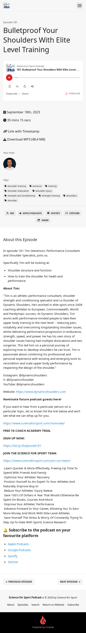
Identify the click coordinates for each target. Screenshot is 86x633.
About (10, 604)
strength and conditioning (21, 195)
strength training (50, 195)
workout (37, 185)
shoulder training (16, 185)
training (52, 185)
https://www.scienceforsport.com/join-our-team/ (37, 461)
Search (35, 604)
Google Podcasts (19, 550)
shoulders (71, 195)
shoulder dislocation (18, 190)
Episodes (23, 604)
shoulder (12, 200)
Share (45, 220)
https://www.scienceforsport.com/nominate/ (34, 423)
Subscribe (73, 604)
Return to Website (53, 604)
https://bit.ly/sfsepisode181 (22, 446)
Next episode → (70, 581)
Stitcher (74, 213)
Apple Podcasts (32, 213)
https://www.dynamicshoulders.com (41, 392)
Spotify (55, 213)
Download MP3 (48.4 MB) (25, 139)
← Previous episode (19, 581)
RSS (12, 213)
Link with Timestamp (23, 131)
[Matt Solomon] (9, 165)
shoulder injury (43, 190)
